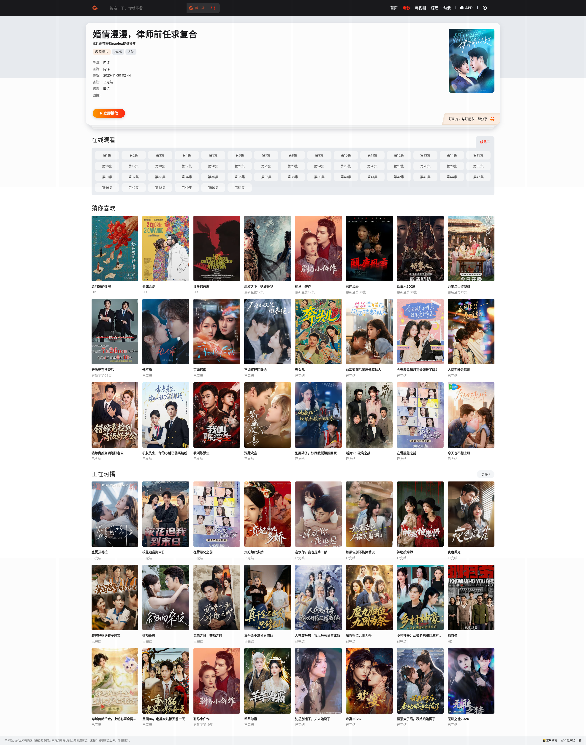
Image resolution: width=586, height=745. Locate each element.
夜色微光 (454, 552)
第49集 (187, 188)
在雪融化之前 (406, 453)
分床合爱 (148, 286)
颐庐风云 (352, 286)
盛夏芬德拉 (100, 552)
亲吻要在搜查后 (103, 369)
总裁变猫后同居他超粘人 (363, 369)
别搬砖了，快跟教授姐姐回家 (316, 453)
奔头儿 (300, 369)
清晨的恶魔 (201, 286)
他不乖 (147, 369)
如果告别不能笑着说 (360, 552)
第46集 (107, 188)
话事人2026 (406, 286)
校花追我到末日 (153, 552)
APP (468, 7)
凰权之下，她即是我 (258, 286)
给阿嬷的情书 (101, 286)
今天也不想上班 (459, 453)
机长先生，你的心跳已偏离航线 (164, 453)
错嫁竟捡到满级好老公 (108, 453)
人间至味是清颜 (459, 369)
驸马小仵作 (303, 286)
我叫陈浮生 (201, 453)
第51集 (240, 188)
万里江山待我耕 (459, 286)
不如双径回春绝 (255, 369)
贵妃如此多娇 (253, 552)
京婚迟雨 (199, 369)
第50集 (213, 188)
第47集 (133, 188)
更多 (484, 474)
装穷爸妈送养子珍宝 (106, 635)
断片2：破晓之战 (358, 453)
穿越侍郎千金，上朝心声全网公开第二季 (115, 719)
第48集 (160, 188)
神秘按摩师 (405, 552)
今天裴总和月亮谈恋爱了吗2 (417, 369)
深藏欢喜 (250, 453)
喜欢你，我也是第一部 (311, 552)
